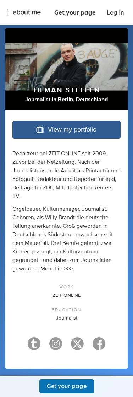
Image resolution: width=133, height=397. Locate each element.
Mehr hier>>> (56, 269)
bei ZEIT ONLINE (60, 153)
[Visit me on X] (77, 347)
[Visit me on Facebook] (99, 347)
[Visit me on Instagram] (55, 347)
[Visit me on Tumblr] (34, 347)
